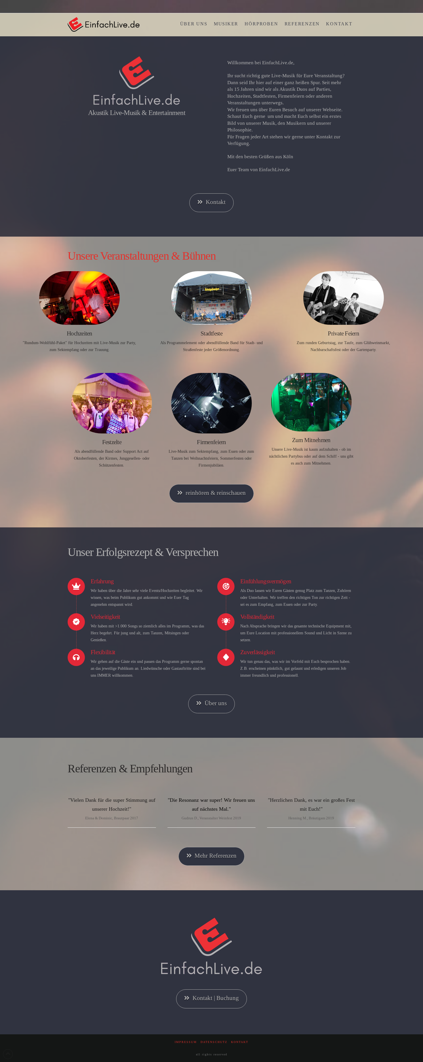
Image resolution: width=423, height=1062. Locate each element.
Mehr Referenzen (216, 855)
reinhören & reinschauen (216, 492)
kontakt (239, 1042)
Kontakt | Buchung (216, 998)
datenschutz (214, 1042)
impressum (186, 1042)
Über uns (216, 703)
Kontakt (216, 202)
